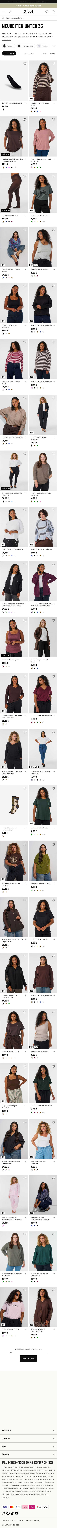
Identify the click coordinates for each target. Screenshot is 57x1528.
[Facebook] (8, 1513)
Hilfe (4, 1446)
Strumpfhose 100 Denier (10, 215)
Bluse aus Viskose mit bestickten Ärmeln (9, 996)
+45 (43, 222)
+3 (14, 501)
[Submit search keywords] (3, 18)
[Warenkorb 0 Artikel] (53, 11)
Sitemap (37, 1520)
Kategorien (6, 1430)
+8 (43, 722)
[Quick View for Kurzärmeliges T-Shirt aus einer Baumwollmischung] (25, 159)
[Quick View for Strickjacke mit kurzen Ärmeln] (54, 883)
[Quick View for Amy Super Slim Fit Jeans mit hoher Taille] (25, 493)
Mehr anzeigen (6, 40)
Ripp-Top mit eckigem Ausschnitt (9, 326)
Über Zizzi (5, 1454)
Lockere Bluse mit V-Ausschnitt (12, 437)
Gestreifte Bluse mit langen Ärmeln (40, 104)
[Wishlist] (24, 63)
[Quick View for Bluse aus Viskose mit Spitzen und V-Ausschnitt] (25, 715)
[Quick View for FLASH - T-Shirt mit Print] (54, 215)
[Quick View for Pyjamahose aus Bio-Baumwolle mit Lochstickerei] (25, 1217)
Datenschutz (6, 1520)
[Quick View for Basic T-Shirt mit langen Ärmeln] (54, 325)
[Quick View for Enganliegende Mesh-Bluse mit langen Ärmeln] (25, 939)
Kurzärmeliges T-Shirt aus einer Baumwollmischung (12, 160)
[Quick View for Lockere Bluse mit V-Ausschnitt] (25, 437)
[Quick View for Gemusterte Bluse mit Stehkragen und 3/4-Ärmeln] (54, 1217)
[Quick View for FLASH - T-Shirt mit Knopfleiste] (54, 715)
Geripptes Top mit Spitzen (39, 269)
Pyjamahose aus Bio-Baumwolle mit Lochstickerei (12, 1218)
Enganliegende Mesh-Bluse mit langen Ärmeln (12, 940)
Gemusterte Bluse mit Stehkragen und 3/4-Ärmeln (40, 1218)
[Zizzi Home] (28, 11)
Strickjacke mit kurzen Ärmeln (40, 884)
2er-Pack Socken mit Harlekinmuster (9, 829)
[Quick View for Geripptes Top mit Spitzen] (54, 269)
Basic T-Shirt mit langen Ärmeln (41, 325)
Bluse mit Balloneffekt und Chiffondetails (11, 1162)
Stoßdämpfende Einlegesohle (12, 103)
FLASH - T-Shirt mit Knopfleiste (41, 716)
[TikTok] (12, 1513)
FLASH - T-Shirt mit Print (39, 215)
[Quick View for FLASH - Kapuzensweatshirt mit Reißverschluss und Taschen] (25, 603)
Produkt (45, 53)
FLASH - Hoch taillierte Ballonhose (38, 438)
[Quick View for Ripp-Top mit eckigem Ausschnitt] (25, 325)
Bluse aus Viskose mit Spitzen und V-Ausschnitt (12, 717)
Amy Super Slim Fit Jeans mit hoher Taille (12, 494)
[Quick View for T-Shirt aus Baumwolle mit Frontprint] (25, 883)
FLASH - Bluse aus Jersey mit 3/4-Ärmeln (41, 160)
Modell (52, 53)
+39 (15, 167)
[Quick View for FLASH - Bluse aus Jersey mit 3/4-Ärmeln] (54, 159)
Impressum (28, 1520)
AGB (13, 1520)
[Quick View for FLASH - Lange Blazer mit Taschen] (54, 659)
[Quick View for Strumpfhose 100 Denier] (25, 215)
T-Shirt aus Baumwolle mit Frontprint (11, 885)
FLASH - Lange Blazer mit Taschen (39, 661)
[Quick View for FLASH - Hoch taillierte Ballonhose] (54, 437)
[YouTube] (16, 1513)
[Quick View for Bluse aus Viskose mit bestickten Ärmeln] (25, 995)
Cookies (20, 1520)
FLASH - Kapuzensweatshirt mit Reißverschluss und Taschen (13, 604)
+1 (43, 332)
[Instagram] (3, 1513)
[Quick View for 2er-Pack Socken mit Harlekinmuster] (25, 827)
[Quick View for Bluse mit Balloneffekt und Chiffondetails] (25, 1161)
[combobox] (28, 18)
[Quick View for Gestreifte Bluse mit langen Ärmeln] (54, 103)
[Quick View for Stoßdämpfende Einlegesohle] (25, 103)
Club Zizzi (6, 1438)
